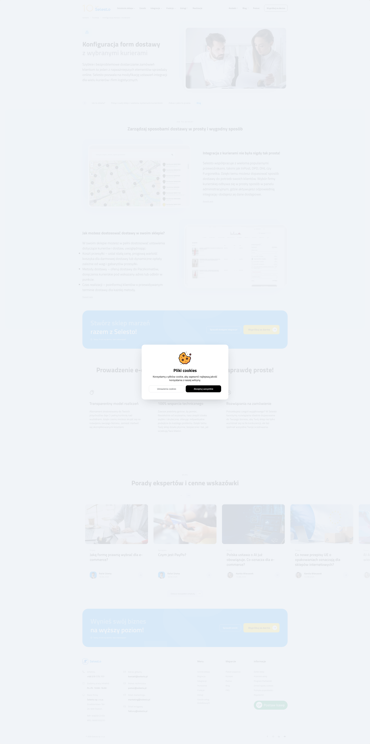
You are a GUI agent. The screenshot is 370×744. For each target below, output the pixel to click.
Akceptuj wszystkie (203, 389)
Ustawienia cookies (166, 389)
